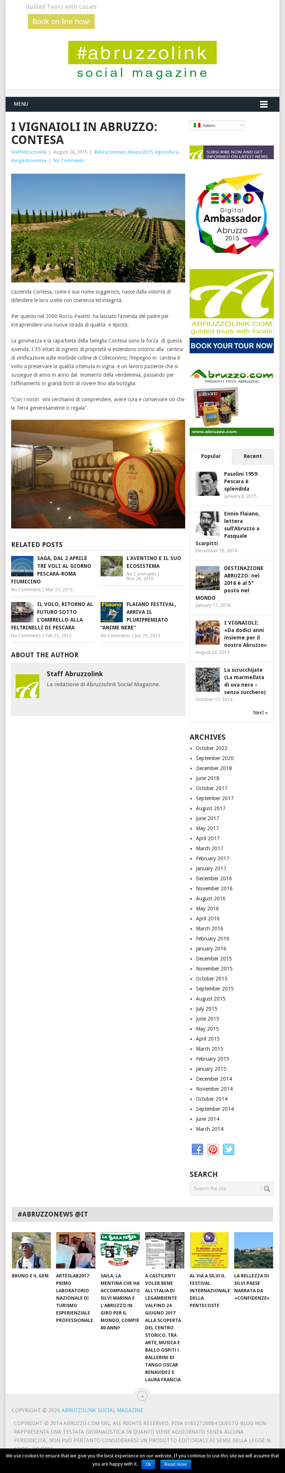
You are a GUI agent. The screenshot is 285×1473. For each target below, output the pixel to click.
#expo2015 (140, 152)
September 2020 (215, 758)
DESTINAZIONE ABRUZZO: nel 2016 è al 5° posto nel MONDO (229, 583)
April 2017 (208, 838)
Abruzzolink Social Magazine (102, 1410)
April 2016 (208, 919)
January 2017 (211, 868)
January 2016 (211, 949)
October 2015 (211, 979)
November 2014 (214, 1089)
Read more (175, 1464)
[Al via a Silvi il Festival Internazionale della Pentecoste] (209, 1250)
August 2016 (211, 898)
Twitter (229, 1150)
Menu (21, 104)
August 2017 (211, 808)
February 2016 (212, 939)
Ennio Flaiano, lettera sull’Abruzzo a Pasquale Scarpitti (228, 528)
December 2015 (214, 959)
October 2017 (211, 788)
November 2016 (214, 888)
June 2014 (207, 1119)
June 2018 (207, 778)
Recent (253, 456)
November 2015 (214, 969)
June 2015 (207, 1019)
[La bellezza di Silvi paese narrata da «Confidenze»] (253, 1250)
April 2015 (208, 1039)
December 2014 (214, 1079)
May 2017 (207, 828)
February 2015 (212, 1059)
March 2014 (209, 1129)
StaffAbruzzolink (28, 152)
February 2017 (212, 858)
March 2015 (209, 1049)
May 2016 (207, 908)
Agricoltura (166, 152)
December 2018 (214, 768)
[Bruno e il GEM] (31, 1250)
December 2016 (214, 878)
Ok (148, 1464)
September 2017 (215, 798)
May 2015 (207, 1029)
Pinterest (213, 1150)
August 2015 (211, 999)
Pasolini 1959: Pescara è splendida (241, 481)
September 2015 (215, 989)
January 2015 (211, 1069)
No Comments (68, 160)
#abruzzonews (110, 152)
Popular (211, 456)
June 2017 (207, 818)
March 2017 (209, 848)
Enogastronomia (28, 160)
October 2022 (211, 748)
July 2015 (206, 1009)
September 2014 (215, 1109)
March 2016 (209, 929)
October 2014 (211, 1099)
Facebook (197, 1150)
